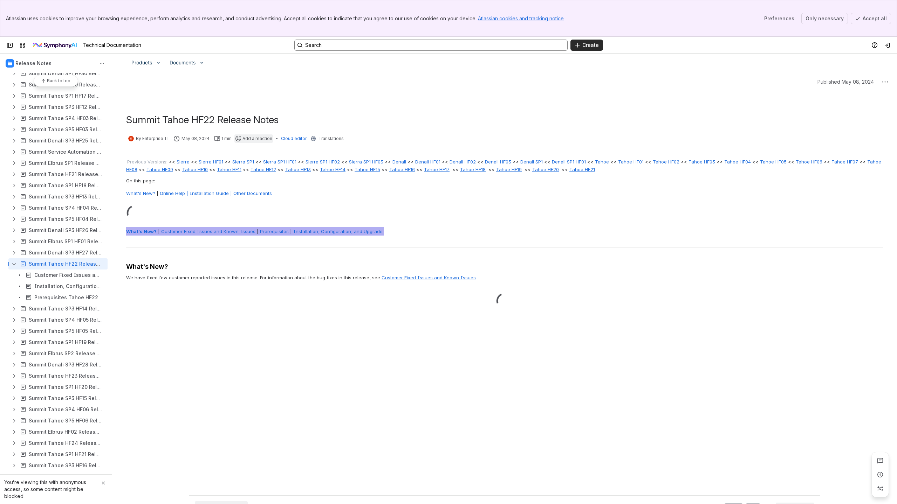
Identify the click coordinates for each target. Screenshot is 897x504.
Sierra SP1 (243, 161)
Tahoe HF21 (582, 169)
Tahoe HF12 (263, 169)
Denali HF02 (463, 161)
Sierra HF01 (210, 161)
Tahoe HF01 (631, 161)
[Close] (103, 483)
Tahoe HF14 (332, 169)
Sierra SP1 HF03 (366, 161)
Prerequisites (274, 231)
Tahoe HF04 (737, 161)
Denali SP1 (531, 161)
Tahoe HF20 (545, 169)
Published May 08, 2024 (845, 82)
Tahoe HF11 (229, 169)
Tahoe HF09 (159, 169)
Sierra (183, 161)
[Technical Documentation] (55, 45)
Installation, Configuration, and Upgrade (338, 231)
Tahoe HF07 (844, 161)
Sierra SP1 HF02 (323, 161)
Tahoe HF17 (437, 169)
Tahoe (602, 161)
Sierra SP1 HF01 (279, 161)
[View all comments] (880, 460)
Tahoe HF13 (298, 169)
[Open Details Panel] (880, 474)
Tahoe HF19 (509, 169)
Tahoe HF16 (402, 169)
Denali (399, 161)
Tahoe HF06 (809, 161)
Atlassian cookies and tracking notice (521, 18)
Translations (331, 138)
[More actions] (102, 63)
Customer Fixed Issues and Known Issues (209, 231)
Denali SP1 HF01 (569, 161)
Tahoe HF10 (195, 169)
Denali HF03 (498, 161)
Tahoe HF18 (473, 169)
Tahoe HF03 (702, 161)
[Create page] (880, 488)
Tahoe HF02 (666, 161)
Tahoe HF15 (367, 169)
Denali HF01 (427, 161)
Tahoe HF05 (773, 161)
